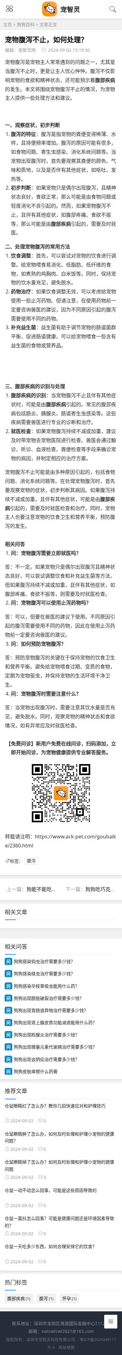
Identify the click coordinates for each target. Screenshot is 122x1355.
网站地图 (66, 1347)
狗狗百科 (25, 24)
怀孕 (69, 1298)
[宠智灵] (49, 15)
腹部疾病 (18, 1298)
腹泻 (31, 861)
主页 (7, 24)
